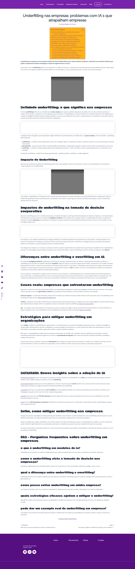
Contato (98, 4)
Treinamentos (50, 4)
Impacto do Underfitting (59, 34)
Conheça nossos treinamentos (68, 519)
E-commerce (107, 4)
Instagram (86, 545)
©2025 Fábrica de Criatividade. (30, 565)
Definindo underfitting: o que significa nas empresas (65, 32)
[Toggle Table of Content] (82, 29)
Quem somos (57, 545)
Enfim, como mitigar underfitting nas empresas (64, 45)
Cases (55, 555)
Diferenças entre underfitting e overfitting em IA (64, 37)
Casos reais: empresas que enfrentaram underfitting (65, 39)
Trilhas (70, 545)
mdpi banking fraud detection (47, 298)
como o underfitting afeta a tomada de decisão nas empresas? (68, 50)
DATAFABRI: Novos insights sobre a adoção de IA (64, 43)
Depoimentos (72, 551)
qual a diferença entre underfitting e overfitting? (65, 52)
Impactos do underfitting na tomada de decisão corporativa (67, 35)
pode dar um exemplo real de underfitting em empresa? (67, 57)
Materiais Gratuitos (72, 4)
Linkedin (85, 548)
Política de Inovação (93, 565)
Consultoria (60, 4)
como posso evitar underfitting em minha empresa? (66, 54)
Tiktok (84, 555)
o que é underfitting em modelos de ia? (63, 49)
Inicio (41, 4)
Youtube (85, 551)
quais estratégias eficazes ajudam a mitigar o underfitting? (67, 55)
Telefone (100, 550)
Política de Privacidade (105, 565)
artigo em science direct (86, 304)
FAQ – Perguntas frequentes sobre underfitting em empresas (68, 47)
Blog (90, 4)
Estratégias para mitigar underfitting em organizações (66, 41)
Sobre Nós (83, 4)
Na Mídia (55, 548)
